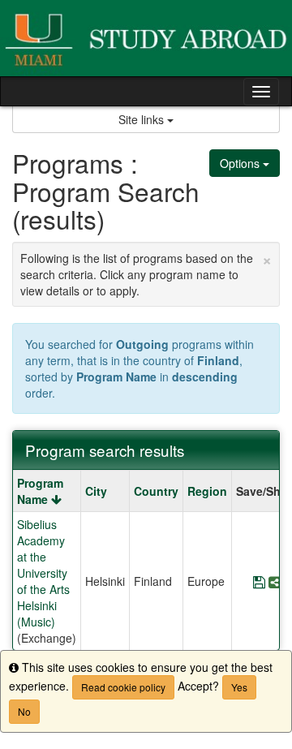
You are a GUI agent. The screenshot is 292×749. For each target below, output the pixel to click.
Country (156, 491)
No (24, 711)
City (96, 491)
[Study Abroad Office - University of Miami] (146, 38)
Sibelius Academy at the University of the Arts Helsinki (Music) (43, 573)
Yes (239, 687)
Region (207, 491)
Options (241, 163)
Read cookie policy (123, 687)
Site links (142, 119)
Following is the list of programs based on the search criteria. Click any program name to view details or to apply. (146, 272)
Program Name (40, 491)
